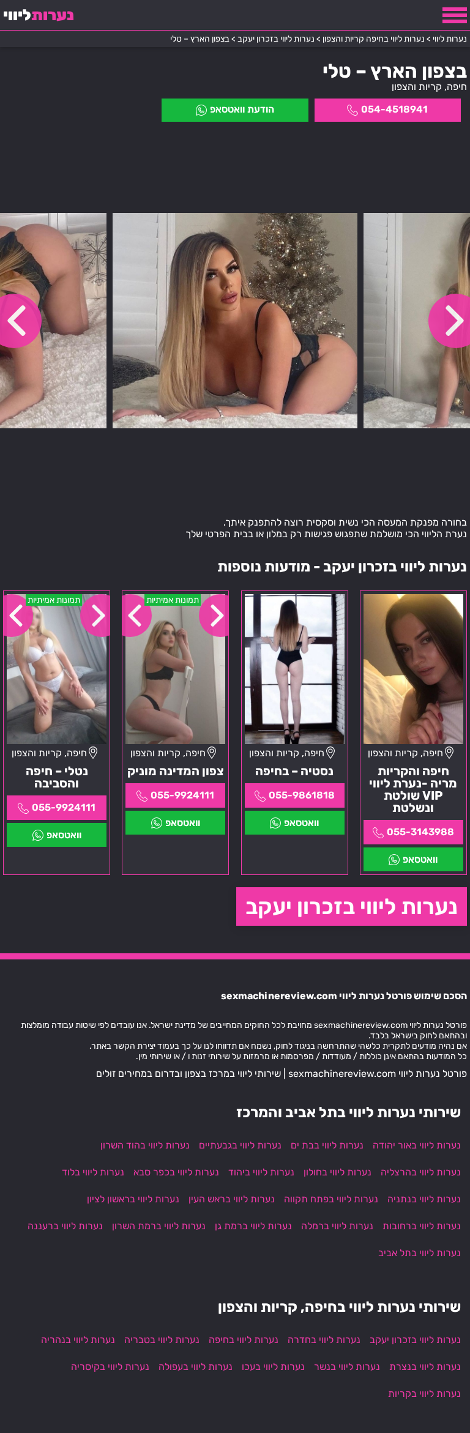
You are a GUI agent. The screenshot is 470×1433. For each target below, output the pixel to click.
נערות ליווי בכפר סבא (176, 1172)
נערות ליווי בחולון (337, 1172)
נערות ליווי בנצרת (425, 1366)
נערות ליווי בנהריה (78, 1340)
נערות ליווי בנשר (347, 1366)
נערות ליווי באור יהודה (417, 1145)
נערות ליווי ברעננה (65, 1226)
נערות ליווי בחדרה (324, 1340)
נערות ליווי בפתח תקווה (331, 1199)
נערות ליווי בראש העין (231, 1199)
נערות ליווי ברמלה (337, 1226)
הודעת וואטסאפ (242, 109)
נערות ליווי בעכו (273, 1366)
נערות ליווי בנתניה (424, 1199)
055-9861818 (302, 795)
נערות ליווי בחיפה (243, 1340)
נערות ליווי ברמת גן (253, 1226)
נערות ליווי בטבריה (162, 1340)
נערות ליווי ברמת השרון (159, 1226)
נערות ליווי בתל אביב (419, 1253)
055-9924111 (182, 795)
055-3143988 (420, 832)
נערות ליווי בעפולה (196, 1366)
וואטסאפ (420, 859)
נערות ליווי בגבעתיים (240, 1145)
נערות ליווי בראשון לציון (133, 1199)
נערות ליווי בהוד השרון (145, 1145)
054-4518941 (394, 109)
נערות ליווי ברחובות (421, 1226)
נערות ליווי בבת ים (327, 1145)
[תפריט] (454, 15)
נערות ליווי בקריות (424, 1393)
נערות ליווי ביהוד (261, 1172)
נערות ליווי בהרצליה (421, 1172)
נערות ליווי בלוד (93, 1172)
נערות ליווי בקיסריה (110, 1366)
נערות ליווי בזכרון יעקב (351, 906)
